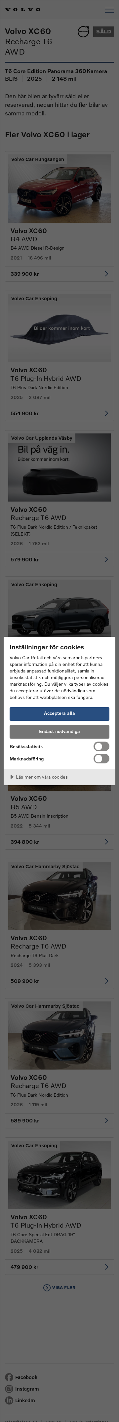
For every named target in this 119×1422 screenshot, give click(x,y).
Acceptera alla (59, 713)
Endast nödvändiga (59, 731)
